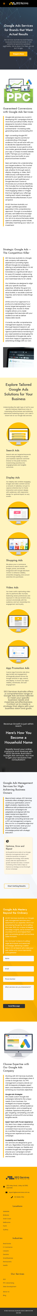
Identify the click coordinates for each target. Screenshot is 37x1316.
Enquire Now (18, 54)
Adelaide (6, 1211)
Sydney (5, 1230)
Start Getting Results (17, 886)
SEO (4, 1279)
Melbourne (6, 1222)
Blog (4, 1295)
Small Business (8, 1258)
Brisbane (6, 1215)
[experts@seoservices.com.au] (17, 1192)
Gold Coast (7, 1219)
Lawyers (6, 1251)
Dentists (6, 1254)
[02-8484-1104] (17, 1197)
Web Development (9, 1287)
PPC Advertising (8, 1283)
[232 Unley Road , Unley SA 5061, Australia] (17, 1187)
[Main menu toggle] (4, 4)
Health (5, 1265)
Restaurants (7, 1262)
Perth (5, 1226)
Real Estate (7, 1244)
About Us (6, 1292)
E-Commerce (7, 1247)
